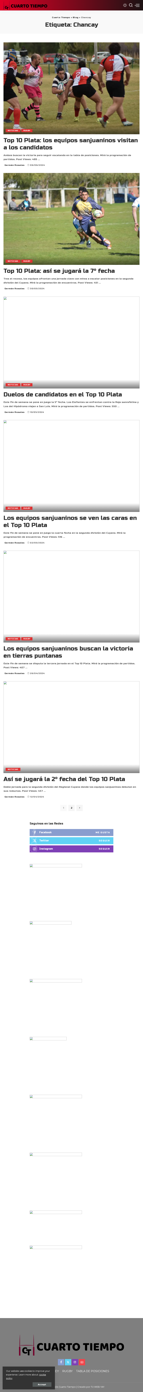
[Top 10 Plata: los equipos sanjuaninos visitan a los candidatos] (71, 88)
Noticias (13, 131)
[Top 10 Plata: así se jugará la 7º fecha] (71, 219)
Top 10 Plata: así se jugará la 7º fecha (59, 270)
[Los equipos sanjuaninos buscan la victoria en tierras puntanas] (71, 596)
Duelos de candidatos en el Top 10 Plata (62, 394)
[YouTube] (82, 1362)
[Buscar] (131, 5)
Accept (42, 1384)
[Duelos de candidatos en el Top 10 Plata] (71, 342)
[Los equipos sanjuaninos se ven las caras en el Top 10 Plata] (71, 466)
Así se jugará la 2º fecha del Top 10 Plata (64, 779)
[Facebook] (71, 832)
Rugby (26, 131)
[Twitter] (71, 840)
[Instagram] (71, 848)
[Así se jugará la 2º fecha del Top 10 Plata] (71, 727)
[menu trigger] (137, 5)
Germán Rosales (15, 165)
